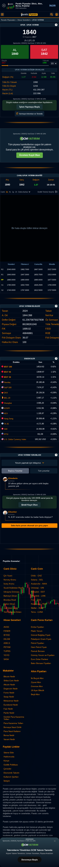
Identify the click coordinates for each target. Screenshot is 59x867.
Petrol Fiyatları (37, 643)
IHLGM (7, 639)
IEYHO (7, 635)
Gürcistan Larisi (11, 608)
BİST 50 (7, 372)
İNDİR (52, 5)
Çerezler (7, 769)
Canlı (3, 192)
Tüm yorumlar (43, 471)
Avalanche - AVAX (39, 584)
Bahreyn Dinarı (10, 596)
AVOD (6, 627)
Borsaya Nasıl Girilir (12, 727)
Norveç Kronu (10, 580)
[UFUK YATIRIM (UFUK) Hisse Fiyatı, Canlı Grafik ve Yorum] (29, 14)
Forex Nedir (9, 692)
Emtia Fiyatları (37, 627)
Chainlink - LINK (38, 596)
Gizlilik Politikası (11, 765)
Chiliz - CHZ (36, 575)
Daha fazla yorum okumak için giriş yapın (29, 525)
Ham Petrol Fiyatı (39, 647)
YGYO (6, 655)
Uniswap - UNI (37, 588)
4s (10, 192)
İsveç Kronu (9, 584)
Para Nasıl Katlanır (12, 731)
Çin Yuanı (8, 575)
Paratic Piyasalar (8, 20)
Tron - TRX (36, 600)
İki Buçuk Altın (37, 678)
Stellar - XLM (37, 608)
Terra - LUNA (37, 612)
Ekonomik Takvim (11, 773)
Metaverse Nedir (11, 701)
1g (13, 192)
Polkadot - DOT (38, 592)
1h (16, 192)
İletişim (7, 781)
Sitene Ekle (9, 752)
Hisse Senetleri (23, 20)
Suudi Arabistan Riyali (13, 588)
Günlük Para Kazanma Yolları (14, 718)
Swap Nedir (9, 697)
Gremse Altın (37, 686)
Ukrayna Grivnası (11, 592)
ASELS (7, 643)
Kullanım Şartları (11, 777)
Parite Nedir (9, 713)
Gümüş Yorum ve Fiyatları (43, 655)
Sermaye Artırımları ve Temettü (31, 114)
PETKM (7, 647)
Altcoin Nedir (9, 684)
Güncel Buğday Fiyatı (40, 635)
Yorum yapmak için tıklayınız (28, 463)
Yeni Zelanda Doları (12, 612)
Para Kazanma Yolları (13, 723)
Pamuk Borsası (38, 651)
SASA (6, 659)
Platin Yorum (36, 631)
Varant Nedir (9, 739)
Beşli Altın (35, 694)
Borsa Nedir (9, 735)
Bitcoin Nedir (9, 676)
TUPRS (7, 651)
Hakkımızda (9, 756)
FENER (7, 631)
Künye (6, 761)
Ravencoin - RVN (39, 604)
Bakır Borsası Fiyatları (41, 663)
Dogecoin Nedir (11, 688)
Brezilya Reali (10, 600)
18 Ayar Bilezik (37, 690)
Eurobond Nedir (11, 705)
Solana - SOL (37, 580)
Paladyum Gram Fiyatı (41, 639)
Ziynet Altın (36, 682)
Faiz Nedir (8, 709)
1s (7, 192)
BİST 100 (7, 367)
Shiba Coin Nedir (11, 680)
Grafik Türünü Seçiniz (46, 192)
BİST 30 (7, 377)
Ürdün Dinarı (9, 604)
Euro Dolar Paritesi (39, 659)
